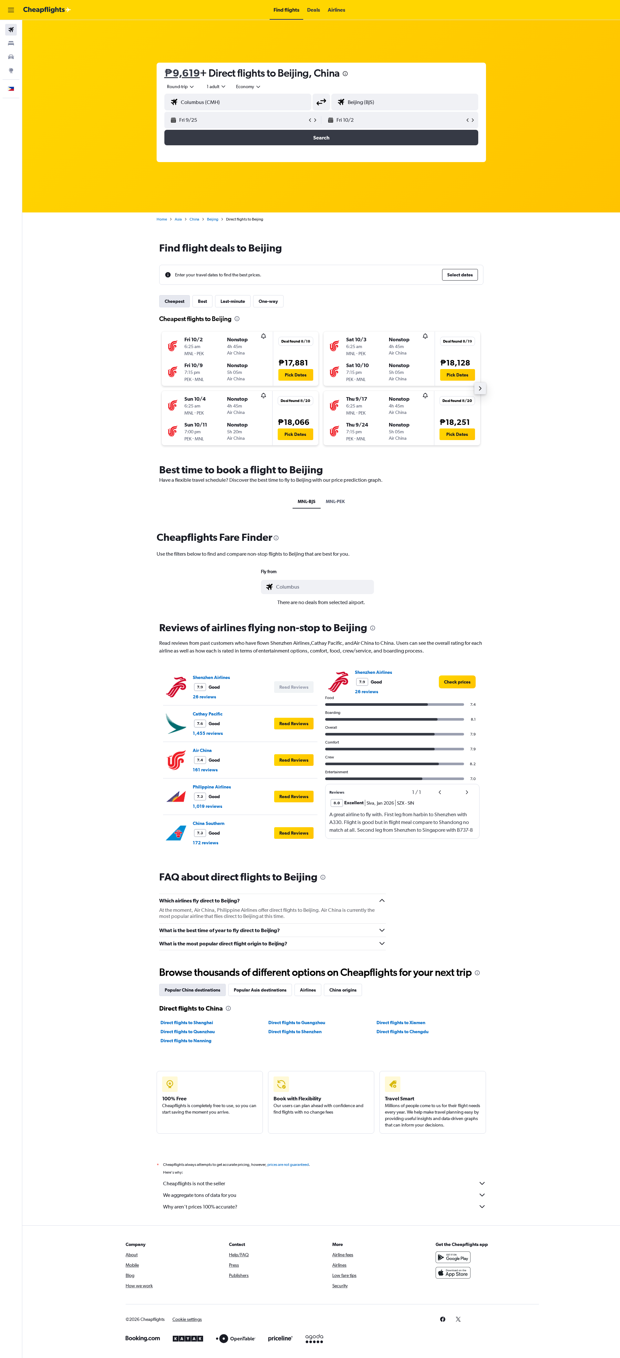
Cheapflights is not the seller (194, 1183)
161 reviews (205, 769)
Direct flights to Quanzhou (187, 1031)
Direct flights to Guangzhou (296, 1022)
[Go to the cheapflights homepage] (47, 10)
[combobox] (180, 86)
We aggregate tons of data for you (199, 1195)
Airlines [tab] (308, 990)
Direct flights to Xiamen (401, 1022)
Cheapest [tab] (174, 301)
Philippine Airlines (212, 786)
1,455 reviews (208, 733)
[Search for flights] (11, 29)
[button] (11, 10)
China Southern (208, 823)
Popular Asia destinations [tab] (260, 990)
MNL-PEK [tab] (335, 501)
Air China (202, 750)
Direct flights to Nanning (186, 1040)
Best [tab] (202, 301)
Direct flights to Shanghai (186, 1022)
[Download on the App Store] (453, 1273)
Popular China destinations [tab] (192, 990)
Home (162, 219)
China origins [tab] (342, 990)
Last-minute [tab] (233, 301)
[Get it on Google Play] (453, 1257)
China (194, 219)
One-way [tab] (268, 301)
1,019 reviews (207, 806)
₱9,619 (182, 73)
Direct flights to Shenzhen (295, 1031)
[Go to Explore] (11, 70)
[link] (457, 681)
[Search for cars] (11, 56)
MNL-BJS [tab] (306, 501)
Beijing (212, 219)
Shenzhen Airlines (211, 677)
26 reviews (204, 696)
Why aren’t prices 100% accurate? (200, 1207)
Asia (178, 219)
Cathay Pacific (207, 713)
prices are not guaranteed (288, 1164)
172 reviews (205, 842)
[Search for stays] (11, 43)
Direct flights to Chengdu (403, 1031)
